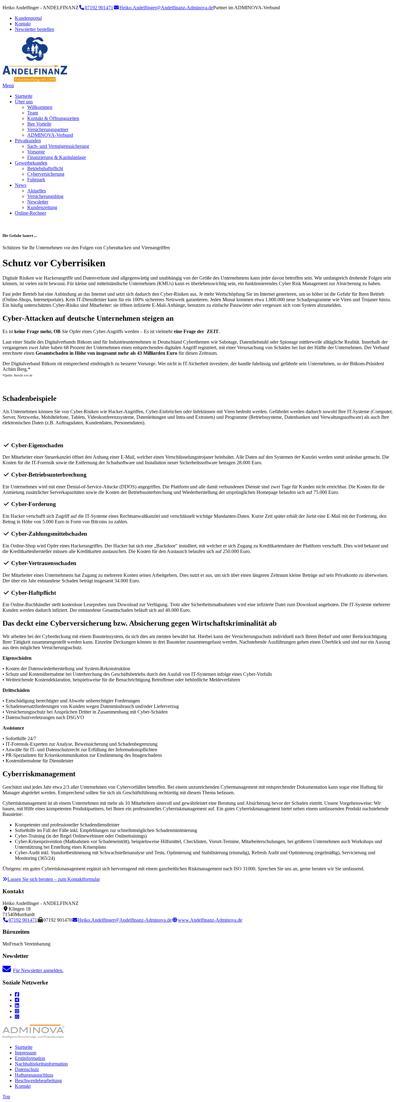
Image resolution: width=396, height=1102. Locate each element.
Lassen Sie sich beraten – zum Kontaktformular (53, 879)
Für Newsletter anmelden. (38, 970)
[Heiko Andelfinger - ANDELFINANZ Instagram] (17, 1011)
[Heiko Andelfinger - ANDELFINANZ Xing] (17, 1000)
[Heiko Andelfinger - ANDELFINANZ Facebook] (17, 994)
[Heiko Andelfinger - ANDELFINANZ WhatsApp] (17, 1016)
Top (6, 1096)
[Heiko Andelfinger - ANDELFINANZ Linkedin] (17, 1005)
